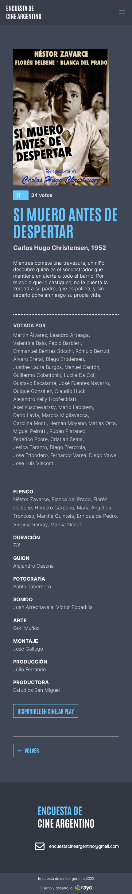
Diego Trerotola (67, 447)
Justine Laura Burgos (37, 367)
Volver (32, 750)
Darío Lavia (26, 415)
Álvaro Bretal (28, 359)
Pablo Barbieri (65, 343)
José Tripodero (30, 455)
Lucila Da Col (79, 375)
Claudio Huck (70, 391)
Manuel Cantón (81, 367)
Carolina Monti (30, 423)
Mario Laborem (75, 407)
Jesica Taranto (30, 447)
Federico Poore (30, 439)
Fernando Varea (68, 455)
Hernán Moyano (67, 423)
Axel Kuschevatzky (34, 407)
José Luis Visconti (34, 463)
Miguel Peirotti (30, 431)
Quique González (32, 391)
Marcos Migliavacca (65, 415)
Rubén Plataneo (67, 431)
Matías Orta (102, 423)
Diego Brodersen (65, 359)
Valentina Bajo (29, 343)
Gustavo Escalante (34, 383)
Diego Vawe (102, 455)
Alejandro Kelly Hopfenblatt (44, 399)
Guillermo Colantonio (37, 375)
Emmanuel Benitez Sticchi (43, 351)
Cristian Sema (66, 439)
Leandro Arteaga (69, 335)
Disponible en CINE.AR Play (45, 711)
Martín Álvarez (30, 335)
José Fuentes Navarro (84, 383)
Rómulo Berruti (92, 351)
